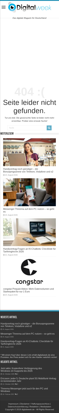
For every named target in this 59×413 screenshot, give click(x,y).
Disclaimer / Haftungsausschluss (35, 404)
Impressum (13, 404)
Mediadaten (45, 406)
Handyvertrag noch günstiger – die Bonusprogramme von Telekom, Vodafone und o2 (28, 170)
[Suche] (49, 127)
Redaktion (34, 406)
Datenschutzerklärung (18, 406)
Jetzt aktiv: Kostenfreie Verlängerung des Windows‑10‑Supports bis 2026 (21, 369)
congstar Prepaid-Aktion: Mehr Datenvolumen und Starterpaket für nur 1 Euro (28, 290)
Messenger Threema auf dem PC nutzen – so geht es (28, 333)
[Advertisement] (29, 51)
